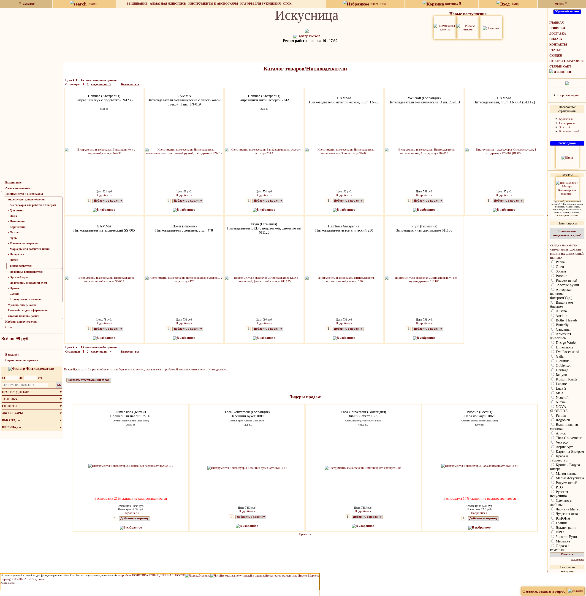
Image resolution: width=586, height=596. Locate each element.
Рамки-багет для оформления (28, 310)
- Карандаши (16, 227)
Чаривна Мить (566, 509)
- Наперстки (16, 254)
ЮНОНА (562, 518)
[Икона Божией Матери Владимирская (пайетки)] (567, 188)
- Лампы (13, 232)
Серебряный (567, 123)
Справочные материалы (21, 360)
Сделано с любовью (561, 503)
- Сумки (13, 293)
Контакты (558, 44)
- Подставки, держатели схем (27, 282)
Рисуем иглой (566, 280)
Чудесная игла (566, 514)
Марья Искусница (569, 478)
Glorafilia (562, 361)
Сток (287, 3)
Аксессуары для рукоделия (26, 199)
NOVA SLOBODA (559, 409)
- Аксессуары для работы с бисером (32, 205)
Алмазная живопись (168, 3)
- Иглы (12, 216)
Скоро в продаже (568, 95)
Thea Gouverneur (568, 438)
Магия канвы (566, 473)
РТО (559, 487)
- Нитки (13, 260)
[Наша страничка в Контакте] (567, 83)
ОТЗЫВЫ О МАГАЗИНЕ (566, 61)
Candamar (563, 329)
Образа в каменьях (560, 548)
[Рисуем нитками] (467, 27)
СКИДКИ (555, 55)
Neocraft (561, 397)
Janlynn (561, 375)
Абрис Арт (564, 447)
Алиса (560, 433)
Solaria (560, 271)
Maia (559, 393)
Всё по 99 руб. (15, 338)
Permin (560, 415)
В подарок (12, 354)
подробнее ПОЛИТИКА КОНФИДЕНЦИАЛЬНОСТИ (151, 575)
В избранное (106, 209)
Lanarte (561, 384)
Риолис (561, 276)
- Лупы (12, 238)
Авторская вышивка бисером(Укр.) (561, 294)
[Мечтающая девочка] (445, 27)
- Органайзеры (18, 277)
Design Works (565, 343)
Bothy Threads (566, 320)
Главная (556, 22)
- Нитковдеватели (20, 265)
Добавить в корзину (108, 200)
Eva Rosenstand (567, 352)
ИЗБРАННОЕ (563, 72)
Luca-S (560, 388)
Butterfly (562, 325)
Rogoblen (562, 420)
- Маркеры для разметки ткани (28, 249)
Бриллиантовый (569, 131)
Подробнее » (104, 195)
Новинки (557, 28)
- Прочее (13, 288)
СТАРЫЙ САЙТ (560, 66)
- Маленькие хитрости (23, 243)
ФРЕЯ (560, 532)
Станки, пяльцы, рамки (23, 316)
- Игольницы (16, 221)
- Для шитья (16, 210)
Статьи (555, 50)
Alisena (561, 311)
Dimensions (564, 347)
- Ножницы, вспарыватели (25, 271)
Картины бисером (569, 451)
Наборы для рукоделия (260, 3)
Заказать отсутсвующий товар (89, 380)
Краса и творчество (559, 458)
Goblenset (562, 365)
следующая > (101, 84)
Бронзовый (566, 119)
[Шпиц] (567, 157)
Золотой (564, 127)
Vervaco (561, 442)
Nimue (560, 402)
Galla (559, 356)
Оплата (555, 39)
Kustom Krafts (566, 379)
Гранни (561, 523)
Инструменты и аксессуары (213, 3)
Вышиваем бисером (561, 304)
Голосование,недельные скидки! (567, 233)
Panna (560, 262)
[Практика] (491, 27)
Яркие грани (565, 527)
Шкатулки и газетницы (25, 299)
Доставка (557, 33)
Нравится (305, 534)
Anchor (561, 316)
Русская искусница (559, 494)
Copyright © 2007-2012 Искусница (22, 579)
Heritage (561, 370)
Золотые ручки (567, 285)
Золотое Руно (566, 537)
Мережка (562, 541)
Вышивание (137, 3)
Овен (559, 267)
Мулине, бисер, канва (22, 305)
